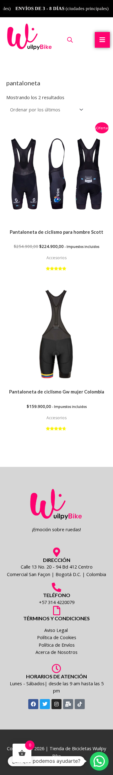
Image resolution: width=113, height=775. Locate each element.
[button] (99, 761)
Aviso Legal (56, 630)
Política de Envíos (57, 645)
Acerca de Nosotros (56, 652)
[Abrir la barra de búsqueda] (70, 39)
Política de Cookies (56, 637)
